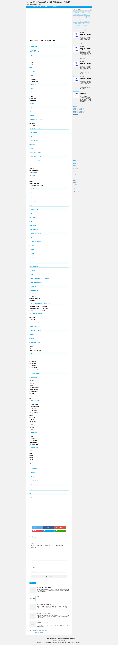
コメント (33, 547)
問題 (78, 18)
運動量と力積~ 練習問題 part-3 (79, 112)
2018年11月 (75, 172)
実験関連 (75, 180)
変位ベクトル (76, 21)
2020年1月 (75, 165)
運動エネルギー (76, 30)
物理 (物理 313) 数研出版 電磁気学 (40, 630)
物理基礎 (87, 23)
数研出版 (32, 537)
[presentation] (33, 217)
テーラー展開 (81, 12)
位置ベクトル (86, 14)
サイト (32, 571)
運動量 (87, 30)
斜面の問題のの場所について (39, 632)
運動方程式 (83, 30)
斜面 (89, 21)
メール (33, 567)
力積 (88, 16)
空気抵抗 (79, 25)
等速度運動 (85, 25)
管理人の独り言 (54, 6)
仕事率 (75, 14)
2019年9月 (75, 171)
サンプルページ (35, 6)
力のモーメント (83, 16)
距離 (79, 27)
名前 (32, 562)
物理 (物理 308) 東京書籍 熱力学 (44, 587)
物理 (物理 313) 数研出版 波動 (43, 613)
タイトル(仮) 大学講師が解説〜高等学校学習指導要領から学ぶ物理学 (48, 2)
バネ (86, 12)
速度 (85, 27)
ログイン (75, 186)
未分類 (32, 536)
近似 (82, 27)
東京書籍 (79, 23)
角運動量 (75, 27)
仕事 (89, 12)
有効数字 (75, 23)
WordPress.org (76, 191)
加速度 (75, 18)
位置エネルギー (80, 14)
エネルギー (76, 12)
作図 (74, 16)
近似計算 (39, 596)
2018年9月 (75, 174)
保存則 (78, 16)
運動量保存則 (83, 93)
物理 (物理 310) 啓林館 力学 (43, 622)
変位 (85, 18)
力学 (74, 179)
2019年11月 (75, 168)
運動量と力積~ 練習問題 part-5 (79, 109)
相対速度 (75, 25)
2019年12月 (75, 167)
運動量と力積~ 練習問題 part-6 (79, 108)
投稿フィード (75, 188)
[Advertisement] (49, 21)
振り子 (81, 21)
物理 (35, 537)
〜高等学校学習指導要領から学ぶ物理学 (59, 640)
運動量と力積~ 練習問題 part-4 (79, 111)
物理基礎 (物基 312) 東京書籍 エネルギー (46, 604)
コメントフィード (76, 189)
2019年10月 (75, 169)
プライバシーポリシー (44, 6)
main (29, 6)
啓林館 (81, 18)
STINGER (79, 642)
